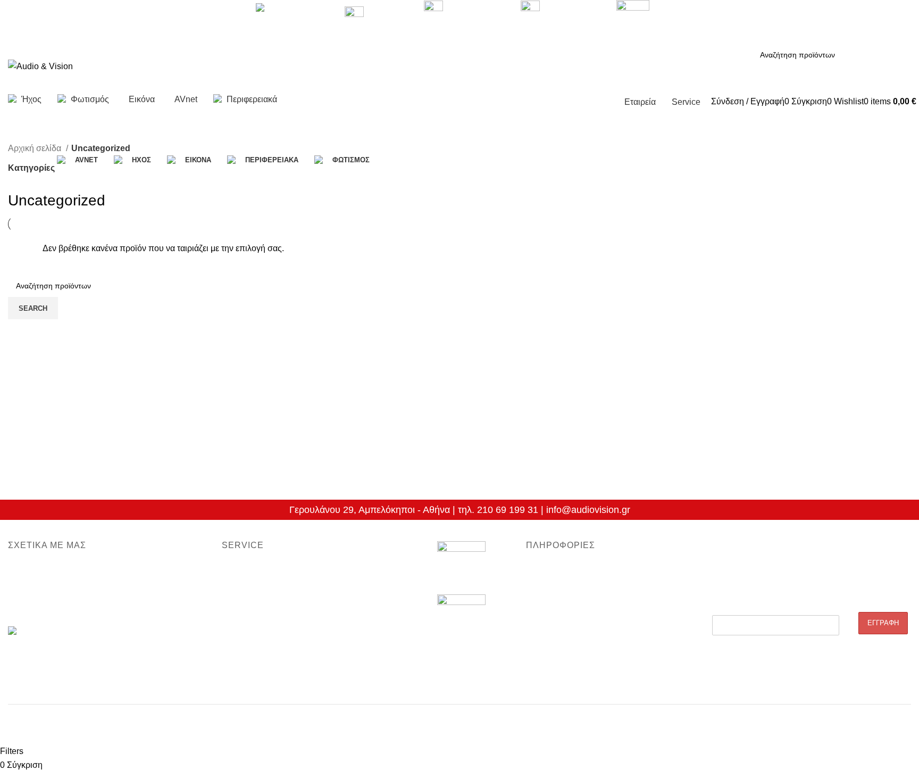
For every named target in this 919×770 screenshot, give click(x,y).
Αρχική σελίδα (35, 148)
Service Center (247, 624)
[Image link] (461, 567)
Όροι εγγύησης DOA (256, 569)
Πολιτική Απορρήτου (560, 606)
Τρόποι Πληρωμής (557, 642)
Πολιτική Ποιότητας (558, 588)
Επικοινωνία (28, 606)
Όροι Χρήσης (548, 660)
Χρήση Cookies (552, 679)
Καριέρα (21, 588)
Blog (533, 569)
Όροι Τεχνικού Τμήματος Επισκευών (282, 606)
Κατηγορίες (31, 167)
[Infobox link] (459, 57)
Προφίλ (20, 569)
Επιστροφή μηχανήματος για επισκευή (285, 588)
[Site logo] (40, 65)
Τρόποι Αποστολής (558, 624)
